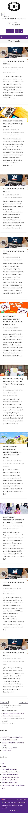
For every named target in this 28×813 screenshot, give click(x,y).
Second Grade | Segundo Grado (11, 772)
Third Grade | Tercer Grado (10, 775)
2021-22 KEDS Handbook (9, 740)
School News (6, 135)
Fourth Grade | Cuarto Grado (10, 777)
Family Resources (20, 132)
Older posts (4, 702)
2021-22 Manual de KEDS (9, 748)
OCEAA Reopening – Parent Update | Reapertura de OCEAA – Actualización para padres (12, 452)
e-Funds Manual (6, 751)
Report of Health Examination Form (13, 713)
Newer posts (23, 702)
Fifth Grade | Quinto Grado (10, 780)
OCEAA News (6, 70)
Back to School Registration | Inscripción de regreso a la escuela (13, 520)
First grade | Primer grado (9, 769)
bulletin (13, 72)
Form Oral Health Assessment (11, 716)
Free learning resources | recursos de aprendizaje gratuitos (13, 123)
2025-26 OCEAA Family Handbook (12, 737)
